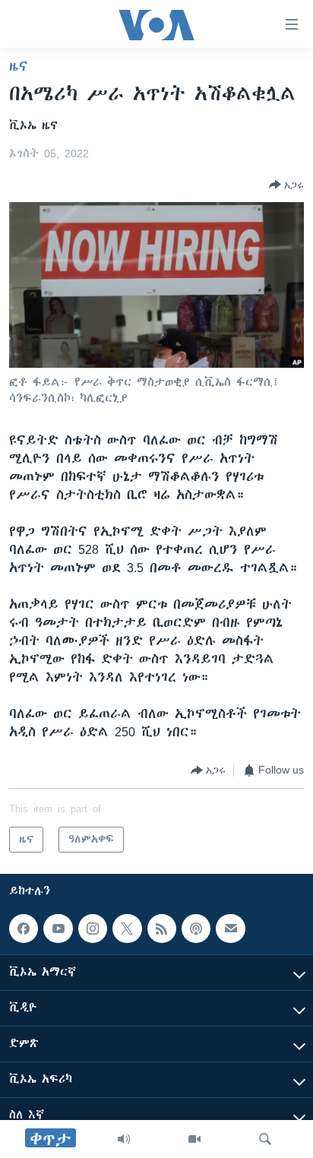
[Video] (194, 1139)
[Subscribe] (230, 928)
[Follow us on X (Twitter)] (126, 928)
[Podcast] (196, 928)
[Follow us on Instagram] (92, 928)
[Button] (286, 185)
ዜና (18, 66)
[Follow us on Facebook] (23, 928)
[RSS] (161, 928)
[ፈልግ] (265, 1139)
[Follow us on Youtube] (57, 928)
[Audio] (124, 1139)
